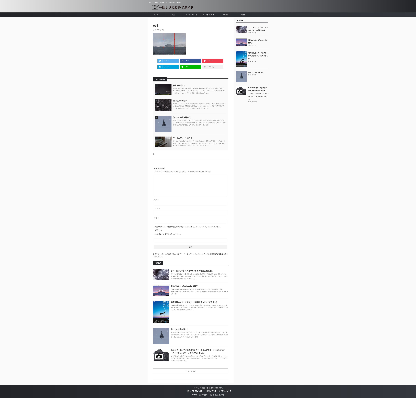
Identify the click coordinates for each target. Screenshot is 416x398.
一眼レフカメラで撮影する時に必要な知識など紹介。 (208, 388)
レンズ (156, 15)
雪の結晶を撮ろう (180, 101)
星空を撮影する (179, 85)
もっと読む (192, 371)
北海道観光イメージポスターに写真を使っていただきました (194, 302)
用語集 (243, 15)
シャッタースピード (191, 15)
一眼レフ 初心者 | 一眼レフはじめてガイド (208, 391)
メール (157, 209)
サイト (156, 218)
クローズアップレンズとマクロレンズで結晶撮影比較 (192, 271)
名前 (156, 200)
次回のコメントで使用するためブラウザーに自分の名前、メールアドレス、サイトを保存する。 (188, 227)
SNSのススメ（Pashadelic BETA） (185, 286)
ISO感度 (225, 15)
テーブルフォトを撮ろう (182, 138)
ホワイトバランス (208, 15)
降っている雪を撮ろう (181, 117)
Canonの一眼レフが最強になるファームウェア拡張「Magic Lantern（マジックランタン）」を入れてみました (258, 93)
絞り (173, 15)
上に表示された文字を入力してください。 (168, 234)
